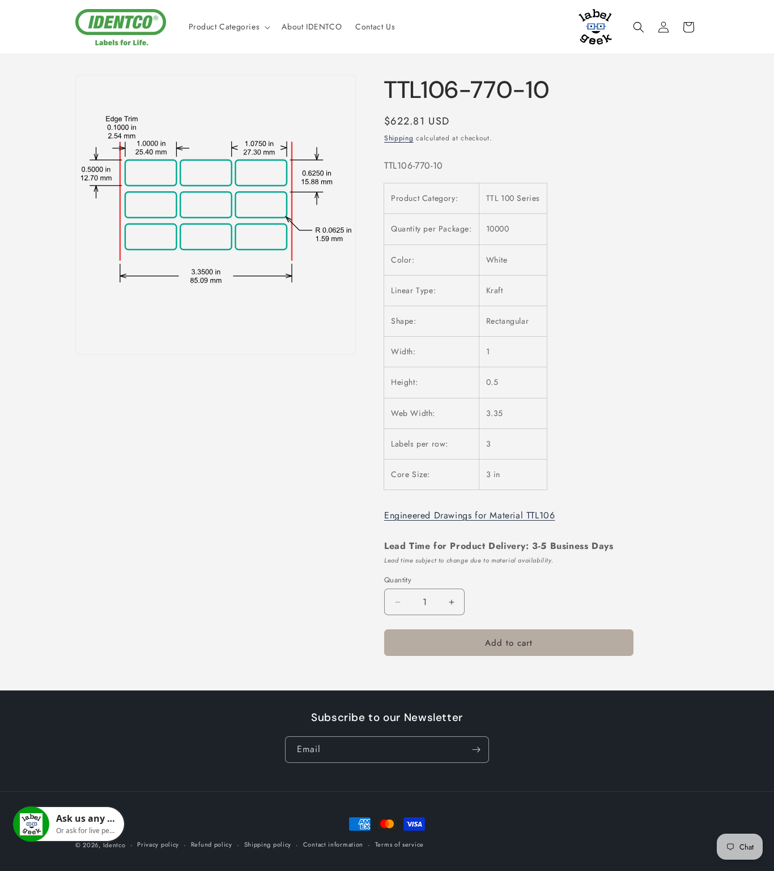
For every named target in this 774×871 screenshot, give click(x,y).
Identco (114, 844)
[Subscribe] (475, 749)
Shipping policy (268, 844)
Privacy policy (158, 844)
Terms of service (399, 844)
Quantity (397, 579)
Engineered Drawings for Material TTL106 (469, 515)
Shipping (399, 138)
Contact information (333, 844)
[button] (228, 26)
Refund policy (211, 844)
